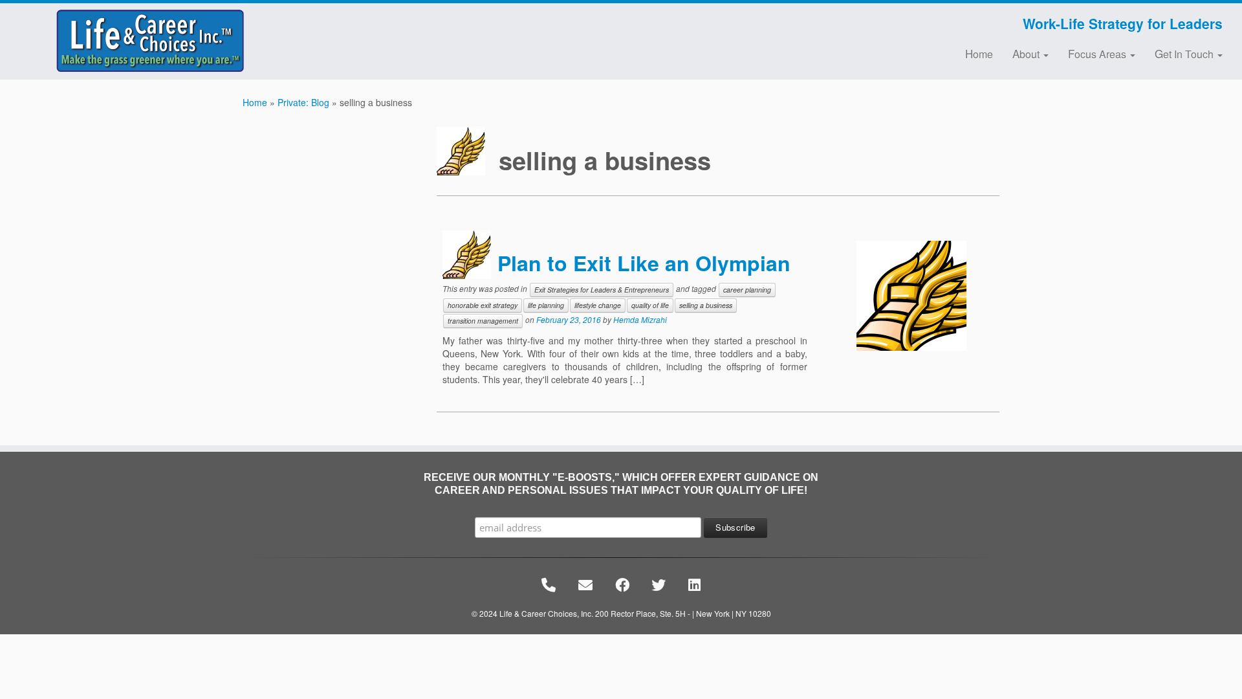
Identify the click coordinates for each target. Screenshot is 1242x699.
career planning (747, 289)
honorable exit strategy (483, 305)
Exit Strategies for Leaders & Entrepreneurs (601, 289)
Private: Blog (303, 102)
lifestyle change (597, 305)
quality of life (650, 305)
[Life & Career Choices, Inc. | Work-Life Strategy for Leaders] (143, 41)
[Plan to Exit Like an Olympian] (911, 295)
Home (979, 53)
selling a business (705, 305)
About (1027, 53)
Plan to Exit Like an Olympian (643, 263)
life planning (546, 305)
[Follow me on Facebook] (344, 25)
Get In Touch (1185, 53)
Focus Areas (1098, 53)
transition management (483, 321)
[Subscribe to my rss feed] (335, 25)
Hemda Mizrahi (640, 319)
